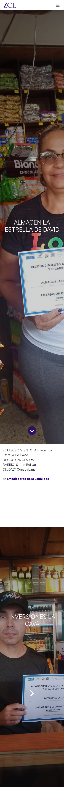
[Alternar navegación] (57, 5)
